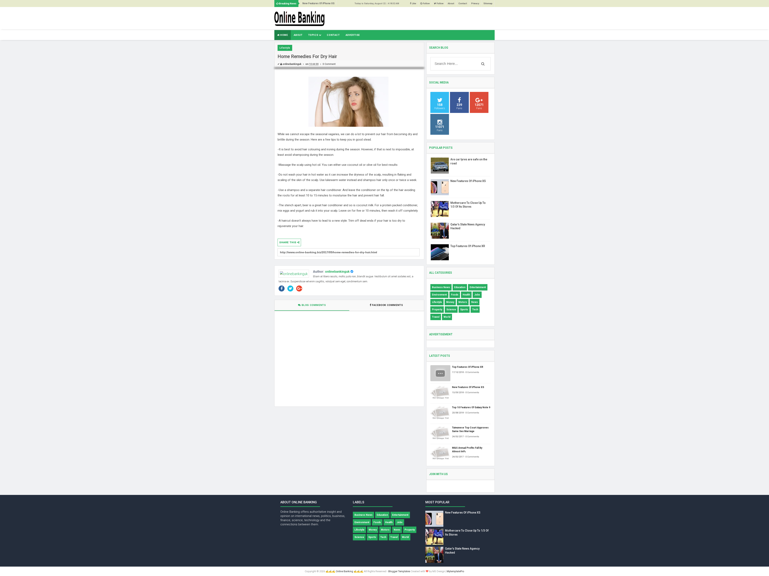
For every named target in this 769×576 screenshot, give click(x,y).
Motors (462, 302)
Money (450, 302)
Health (466, 294)
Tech (475, 309)
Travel (435, 317)
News (474, 302)
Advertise (352, 35)
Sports (464, 309)
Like (413, 3)
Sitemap (487, 3)
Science (451, 309)
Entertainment (478, 287)
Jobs (477, 294)
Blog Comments (313, 305)
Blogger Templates (399, 571)
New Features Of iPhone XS (318, 3)
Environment (439, 294)
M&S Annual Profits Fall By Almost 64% (467, 449)
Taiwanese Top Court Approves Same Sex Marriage (470, 429)
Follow (426, 3)
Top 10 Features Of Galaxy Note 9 (471, 407)
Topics (313, 35)
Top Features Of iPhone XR (467, 246)
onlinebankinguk (337, 271)
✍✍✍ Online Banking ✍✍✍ (344, 571)
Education (459, 287)
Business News (441, 287)
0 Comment (329, 64)
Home (284, 35)
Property (437, 309)
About (451, 3)
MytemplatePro (455, 571)
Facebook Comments (387, 305)
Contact (462, 3)
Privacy (475, 3)
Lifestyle (285, 47)
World (447, 317)
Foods (454, 294)
